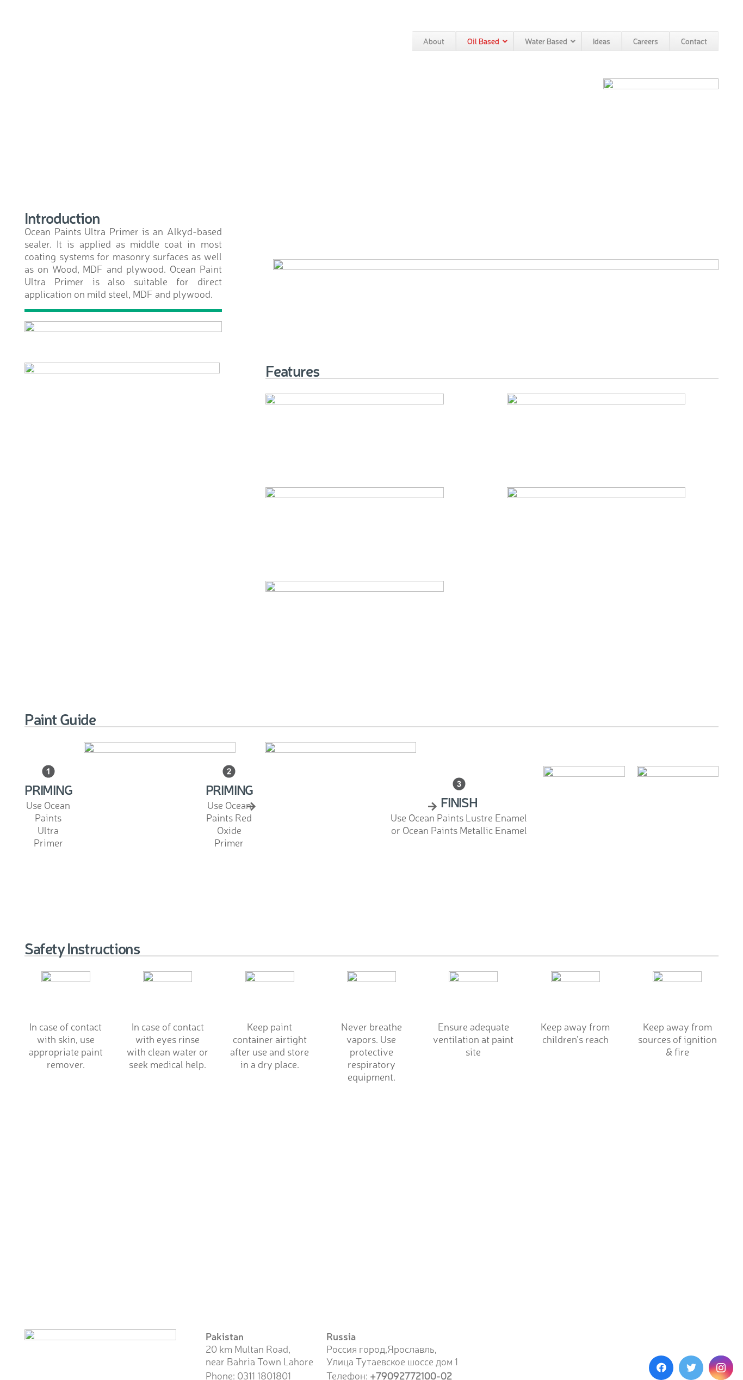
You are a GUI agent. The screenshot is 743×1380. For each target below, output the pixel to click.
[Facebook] (661, 1368)
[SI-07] (65, 995)
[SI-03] (473, 995)
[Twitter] (691, 1368)
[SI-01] (677, 995)
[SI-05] (269, 995)
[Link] (661, 92)
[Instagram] (721, 1368)
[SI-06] (167, 995)
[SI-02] (575, 995)
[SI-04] (371, 995)
